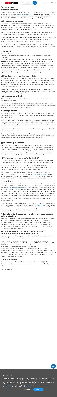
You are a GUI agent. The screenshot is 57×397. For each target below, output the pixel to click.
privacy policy (8, 386)
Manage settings (27, 389)
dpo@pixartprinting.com (19, 238)
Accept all (38, 389)
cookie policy (29, 386)
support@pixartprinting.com (21, 14)
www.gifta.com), (39, 205)
